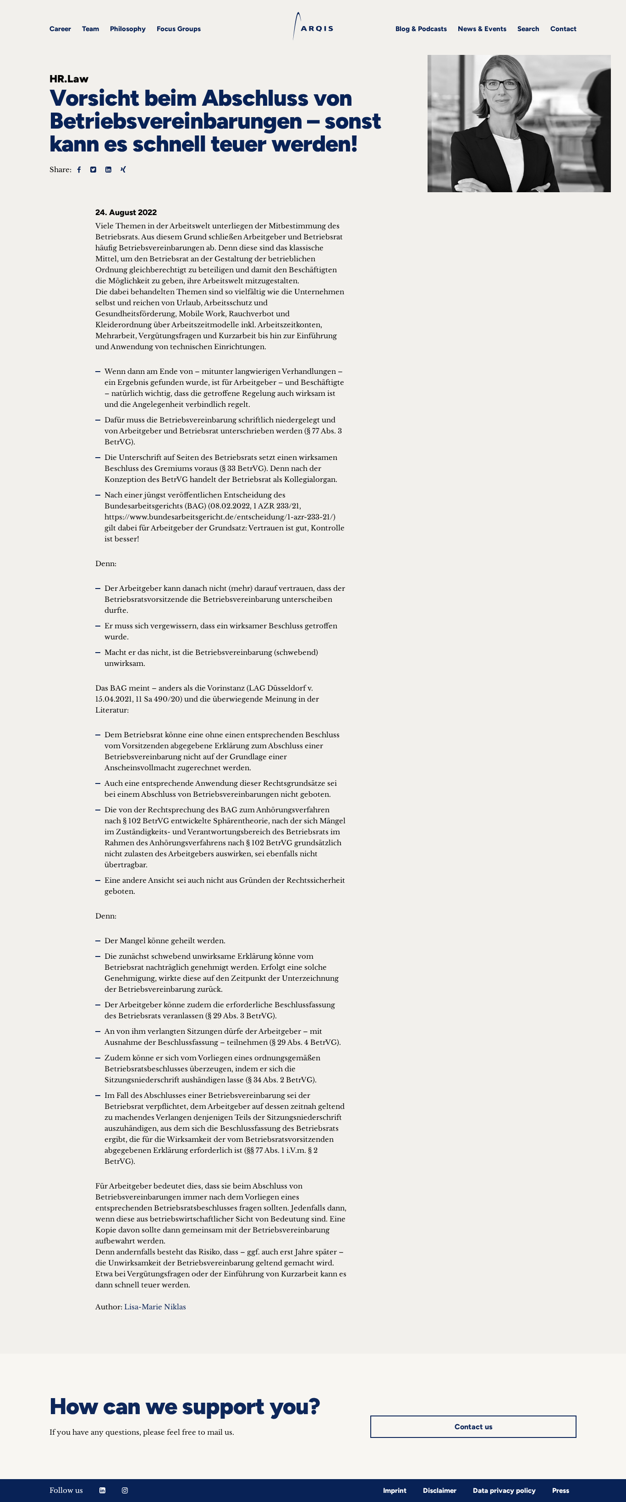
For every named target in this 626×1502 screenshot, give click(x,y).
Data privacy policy (504, 1490)
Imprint (394, 1490)
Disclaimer (439, 1490)
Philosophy (128, 29)
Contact (563, 29)
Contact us (474, 1426)
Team (90, 29)
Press (560, 1490)
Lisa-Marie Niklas (155, 1306)
